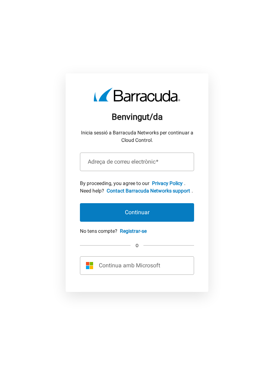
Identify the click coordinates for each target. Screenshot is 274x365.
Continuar (137, 212)
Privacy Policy (167, 183)
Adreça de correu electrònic (123, 162)
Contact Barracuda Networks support (148, 191)
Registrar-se (133, 231)
